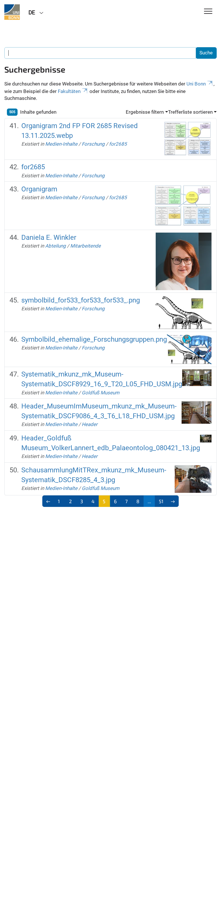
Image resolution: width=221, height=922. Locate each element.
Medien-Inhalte (61, 144)
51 (161, 501)
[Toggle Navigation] (208, 12)
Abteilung (55, 246)
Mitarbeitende (85, 246)
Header (90, 424)
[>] (173, 501)
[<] (48, 501)
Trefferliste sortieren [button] (190, 112)
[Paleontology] (12, 12)
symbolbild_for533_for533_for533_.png (80, 300)
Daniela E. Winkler (48, 237)
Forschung (93, 144)
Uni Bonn (196, 84)
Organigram (39, 189)
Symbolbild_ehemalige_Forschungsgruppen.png (94, 339)
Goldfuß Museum (100, 393)
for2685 (118, 144)
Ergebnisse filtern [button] (145, 112)
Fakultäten (69, 91)
